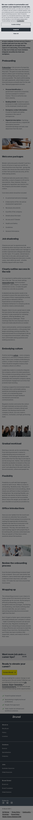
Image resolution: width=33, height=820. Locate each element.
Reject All (15, 33)
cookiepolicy (20, 21)
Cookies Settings (15, 24)
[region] (16, 20)
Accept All (16, 29)
